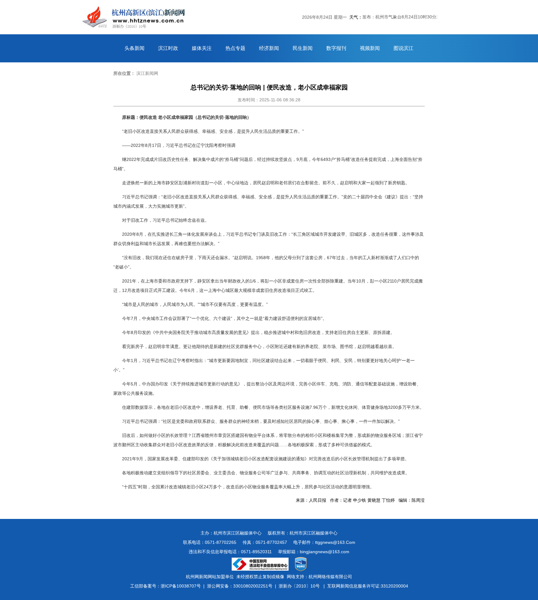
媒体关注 (202, 48)
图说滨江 (403, 48)
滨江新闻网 (147, 73)
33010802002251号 (252, 585)
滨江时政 (168, 48)
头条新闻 (134, 48)
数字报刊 (336, 48)
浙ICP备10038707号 (181, 585)
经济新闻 (269, 48)
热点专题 (235, 48)
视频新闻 (370, 48)
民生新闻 (303, 48)
